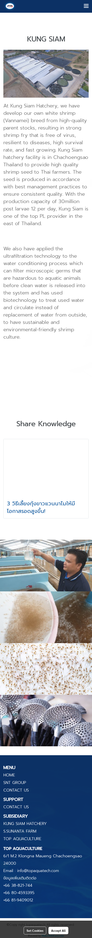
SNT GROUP (14, 783)
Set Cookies (35, 930)
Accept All (58, 930)
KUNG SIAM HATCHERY (25, 824)
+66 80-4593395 (18, 893)
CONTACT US (16, 790)
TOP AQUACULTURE (22, 839)
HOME (9, 775)
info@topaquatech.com (38, 871)
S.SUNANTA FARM (19, 831)
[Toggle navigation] (86, 6)
